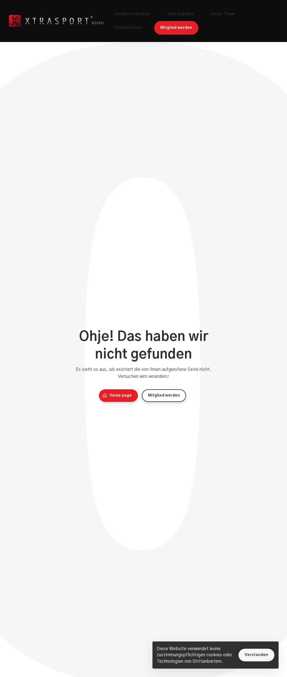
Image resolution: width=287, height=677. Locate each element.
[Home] (57, 21)
